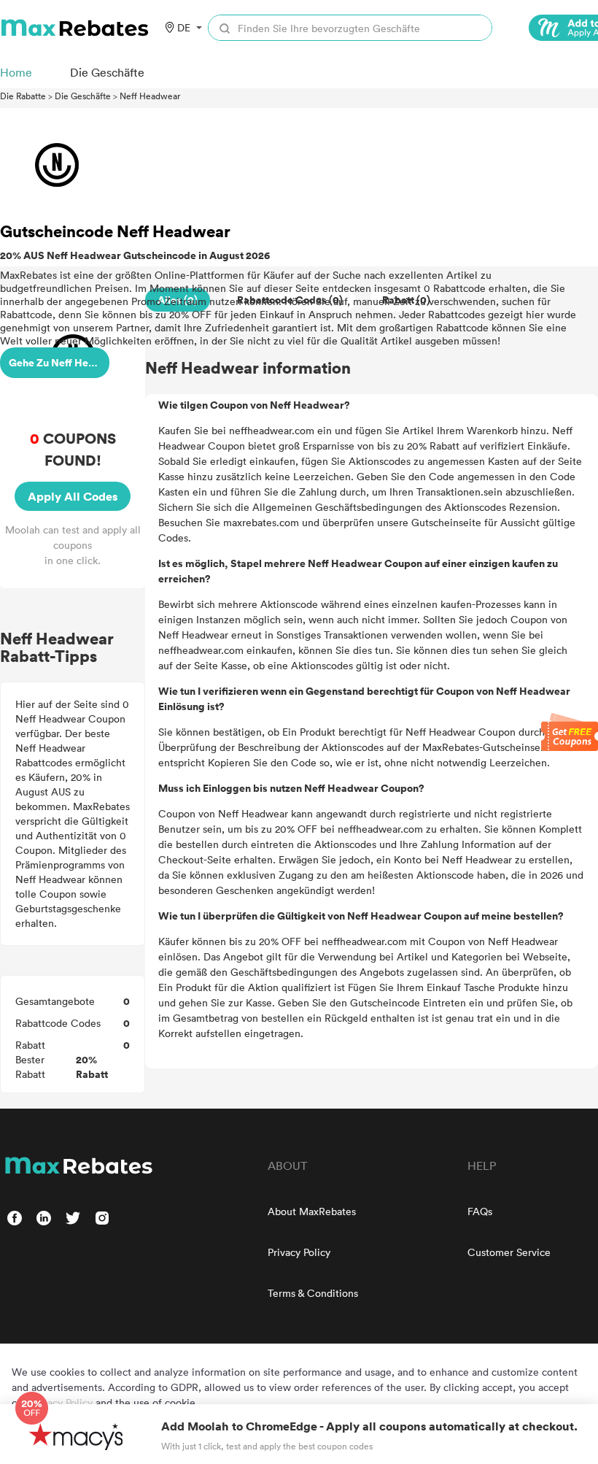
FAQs (479, 1211)
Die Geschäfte (83, 95)
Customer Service (509, 1252)
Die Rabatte (23, 95)
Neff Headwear (150, 95)
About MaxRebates (312, 1211)
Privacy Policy (299, 1252)
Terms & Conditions (313, 1293)
